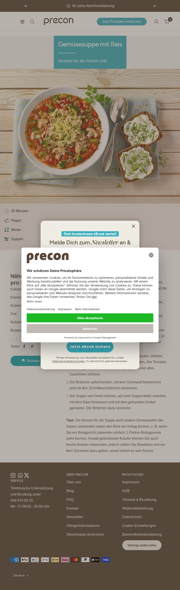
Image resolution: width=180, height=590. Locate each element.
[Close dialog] (133, 226)
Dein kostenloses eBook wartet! (90, 233)
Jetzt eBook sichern (90, 346)
